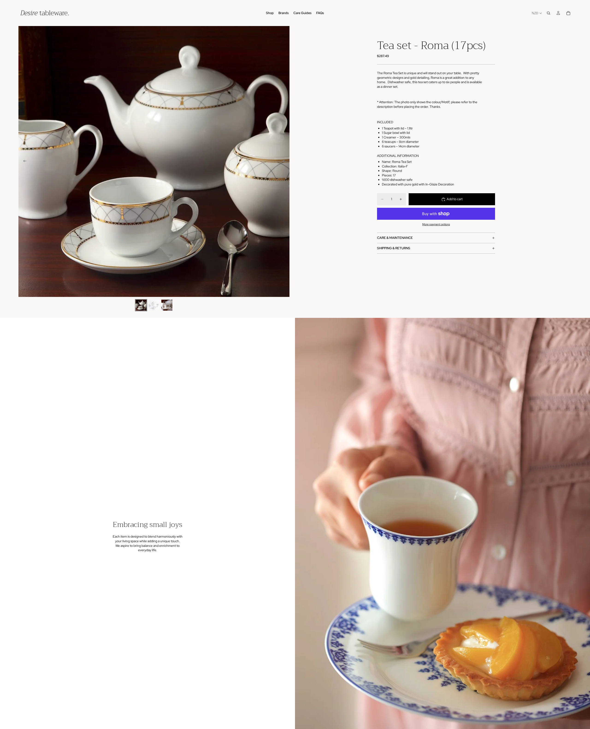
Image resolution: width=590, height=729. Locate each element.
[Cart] (568, 13)
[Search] (548, 13)
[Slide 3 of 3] (166, 305)
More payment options (436, 224)
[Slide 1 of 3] (141, 305)
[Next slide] (284, 161)
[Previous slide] (23, 161)
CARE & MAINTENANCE (395, 238)
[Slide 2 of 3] (153, 305)
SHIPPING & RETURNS (393, 248)
